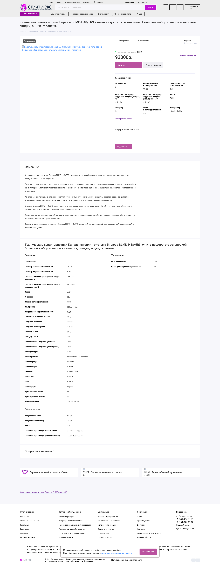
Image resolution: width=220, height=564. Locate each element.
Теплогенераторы (66, 517)
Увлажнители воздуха (107, 525)
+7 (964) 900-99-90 (184, 522)
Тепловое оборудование (82, 14)
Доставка (141, 525)
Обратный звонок (183, 525)
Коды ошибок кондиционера (149, 533)
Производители (124, 14)
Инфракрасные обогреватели (71, 521)
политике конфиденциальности (116, 553)
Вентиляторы (103, 533)
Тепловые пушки (66, 537)
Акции (139, 14)
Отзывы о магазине (72, 2)
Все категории (30, 14)
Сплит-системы (58, 14)
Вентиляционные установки (109, 521)
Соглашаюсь (148, 551)
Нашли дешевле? (188, 55)
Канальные (24, 525)
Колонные (24, 533)
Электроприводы (105, 537)
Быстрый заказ (153, 65)
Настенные (24, 517)
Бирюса (187, 40)
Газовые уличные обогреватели (72, 529)
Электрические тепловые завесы (72, 533)
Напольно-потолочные (29, 521)
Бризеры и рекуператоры (108, 517)
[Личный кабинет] (166, 7)
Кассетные (24, 529)
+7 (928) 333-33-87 (136, 2)
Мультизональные (27, 537)
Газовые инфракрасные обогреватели (75, 525)
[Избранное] (180, 7)
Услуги (58, 2)
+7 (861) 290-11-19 (184, 519)
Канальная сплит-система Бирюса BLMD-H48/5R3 (43, 492)
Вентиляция (103, 14)
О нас (51, 2)
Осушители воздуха (106, 529)
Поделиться (122, 147)
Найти (150, 7)
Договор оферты (144, 537)
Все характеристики (123, 119)
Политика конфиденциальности (126, 560)
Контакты (86, 2)
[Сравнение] (172, 7)
